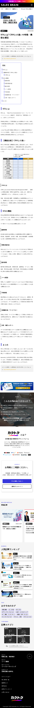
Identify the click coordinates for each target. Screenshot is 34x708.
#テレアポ (18, 609)
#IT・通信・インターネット (8, 614)
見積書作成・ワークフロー (12, 94)
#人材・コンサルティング (22, 612)
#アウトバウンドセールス (8, 612)
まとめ (4, 101)
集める (5, 660)
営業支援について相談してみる (17, 1)
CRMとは (7, 75)
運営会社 (4, 686)
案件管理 (7, 86)
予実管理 (7, 92)
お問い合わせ (5, 692)
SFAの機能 (6, 78)
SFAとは (5, 69)
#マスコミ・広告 (18, 616)
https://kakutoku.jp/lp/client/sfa (10, 58)
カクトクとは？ (6, 676)
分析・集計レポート (10, 97)
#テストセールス (27, 616)
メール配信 (8, 89)
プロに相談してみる (16, 481)
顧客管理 (7, 80)
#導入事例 (4, 609)
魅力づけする (9, 665)
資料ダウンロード (16, 486)
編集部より (5, 682)
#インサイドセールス (7, 616)
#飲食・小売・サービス (22, 614)
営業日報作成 (8, 83)
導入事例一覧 (5, 679)
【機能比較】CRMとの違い (10, 72)
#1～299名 (11, 609)
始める (8, 655)
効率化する (7, 670)
